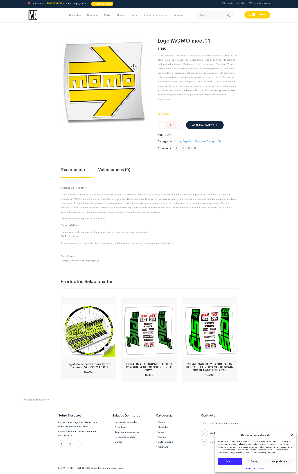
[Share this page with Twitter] (182, 148)
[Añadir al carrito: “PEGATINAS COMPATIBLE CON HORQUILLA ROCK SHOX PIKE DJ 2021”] (148, 353)
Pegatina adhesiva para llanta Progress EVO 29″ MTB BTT (88, 365)
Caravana (163, 446)
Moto (107, 15)
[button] (291, 435)
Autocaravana (165, 441)
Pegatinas (188, 141)
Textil (134, 15)
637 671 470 (104, 3)
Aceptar (230, 461)
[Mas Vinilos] (33, 14)
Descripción (73, 169)
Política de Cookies (125, 436)
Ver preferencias (281, 461)
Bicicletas (75, 15)
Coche (121, 15)
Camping (92, 15)
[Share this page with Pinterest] (189, 148)
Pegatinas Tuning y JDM (208, 141)
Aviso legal (120, 426)
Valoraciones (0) (114, 169)
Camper (162, 436)
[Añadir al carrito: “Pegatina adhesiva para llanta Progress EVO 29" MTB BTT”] (88, 353)
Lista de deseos (261, 3)
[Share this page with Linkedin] (195, 148)
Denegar (255, 461)
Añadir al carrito (203, 125)
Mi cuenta (227, 3)
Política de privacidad (255, 468)
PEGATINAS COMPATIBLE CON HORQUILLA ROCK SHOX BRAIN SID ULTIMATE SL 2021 (209, 367)
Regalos (178, 15)
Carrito (241, 3)
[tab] (79, 169)
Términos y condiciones (127, 431)
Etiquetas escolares (155, 15)
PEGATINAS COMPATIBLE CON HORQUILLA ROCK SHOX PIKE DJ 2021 (149, 367)
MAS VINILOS (54, 3)
